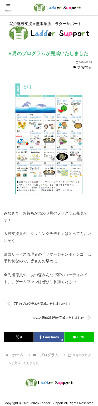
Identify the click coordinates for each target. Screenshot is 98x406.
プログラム (84, 67)
